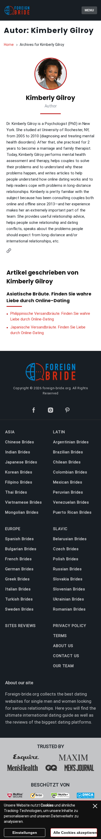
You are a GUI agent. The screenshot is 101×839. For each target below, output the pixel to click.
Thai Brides (16, 492)
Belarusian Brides (70, 539)
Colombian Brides (70, 472)
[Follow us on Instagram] (50, 410)
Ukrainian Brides (68, 599)
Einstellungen (24, 832)
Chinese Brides (19, 442)
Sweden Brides (19, 609)
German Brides (19, 569)
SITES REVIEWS (20, 625)
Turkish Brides (19, 599)
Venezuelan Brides (71, 502)
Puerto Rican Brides (72, 512)
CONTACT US (66, 656)
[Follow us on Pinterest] (67, 410)
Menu (89, 10)
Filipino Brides (18, 482)
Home (9, 45)
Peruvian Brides (68, 492)
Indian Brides (17, 452)
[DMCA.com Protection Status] (85, 797)
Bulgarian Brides (21, 549)
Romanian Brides (69, 609)
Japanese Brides (21, 462)
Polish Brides (65, 559)
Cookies (47, 805)
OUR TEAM (63, 666)
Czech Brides (66, 549)
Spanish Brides (19, 539)
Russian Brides (67, 569)
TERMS (60, 635)
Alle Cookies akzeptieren (75, 832)
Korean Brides (18, 472)
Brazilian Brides (68, 452)
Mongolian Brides (22, 512)
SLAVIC (60, 529)
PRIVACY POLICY (69, 625)
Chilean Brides (67, 462)
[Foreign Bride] (26, 10)
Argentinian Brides (71, 442)
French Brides (18, 559)
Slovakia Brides (68, 579)
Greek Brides (17, 579)
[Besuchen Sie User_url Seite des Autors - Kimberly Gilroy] (8, 251)
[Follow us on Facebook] (34, 410)
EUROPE (12, 529)
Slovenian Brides (69, 589)
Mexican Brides (67, 482)
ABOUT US (63, 645)
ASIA (10, 432)
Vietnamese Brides (23, 502)
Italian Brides (18, 589)
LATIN (59, 432)
